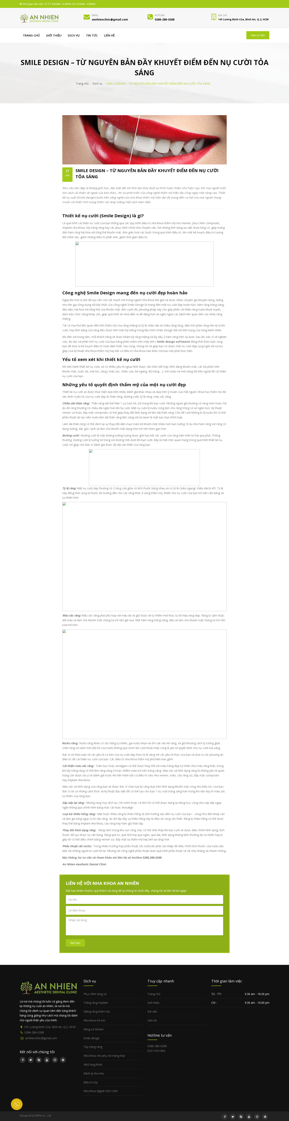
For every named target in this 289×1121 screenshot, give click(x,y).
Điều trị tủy (91, 1082)
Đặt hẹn (75, 943)
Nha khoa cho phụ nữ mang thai (104, 1056)
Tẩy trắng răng (93, 1047)
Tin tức (92, 35)
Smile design (91, 1038)
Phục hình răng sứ (95, 994)
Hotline (160, 15)
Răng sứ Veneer (94, 1029)
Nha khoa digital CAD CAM (101, 1091)
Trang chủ (31, 35)
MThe (38, 1115)
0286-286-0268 (34, 1032)
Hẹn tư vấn (258, 35)
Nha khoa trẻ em (94, 1020)
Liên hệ (109, 35)
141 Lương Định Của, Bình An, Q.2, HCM (49, 1027)
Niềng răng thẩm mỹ (97, 1011)
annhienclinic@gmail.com (41, 1038)
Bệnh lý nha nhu (94, 1073)
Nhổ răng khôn (93, 1064)
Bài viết (152, 1011)
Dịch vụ (74, 35)
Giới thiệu (54, 35)
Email (95, 15)
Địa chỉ (222, 15)
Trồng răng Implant (96, 1002)
